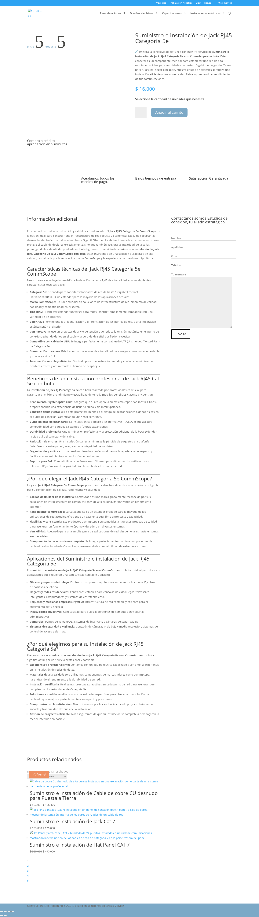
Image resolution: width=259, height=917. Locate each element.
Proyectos (160, 3)
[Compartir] (9, 911)
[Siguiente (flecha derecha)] (5, 915)
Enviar (180, 334)
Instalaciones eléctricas (205, 13)
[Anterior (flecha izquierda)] (1, 915)
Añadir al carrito (169, 112)
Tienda (207, 3)
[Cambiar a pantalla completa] (5, 911)
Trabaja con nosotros (181, 3)
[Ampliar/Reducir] (1, 911)
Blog (198, 3)
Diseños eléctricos (141, 13)
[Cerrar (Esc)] (12, 911)
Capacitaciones (172, 13)
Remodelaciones (110, 13)
